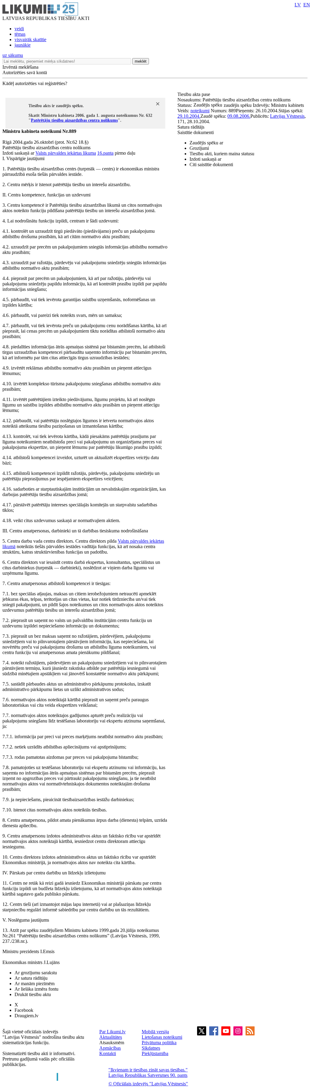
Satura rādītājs (190, 127)
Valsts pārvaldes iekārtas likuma (65, 153)
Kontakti (107, 1053)
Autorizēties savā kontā (24, 72)
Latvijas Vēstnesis (287, 116)
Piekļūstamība (155, 1053)
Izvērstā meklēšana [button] (20, 67)
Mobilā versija (155, 1031)
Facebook (24, 1010)
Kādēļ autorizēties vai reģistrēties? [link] (34, 83)
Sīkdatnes (151, 1048)
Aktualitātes (110, 1037)
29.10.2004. (188, 116)
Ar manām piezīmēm (34, 983)
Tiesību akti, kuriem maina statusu (222, 153)
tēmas (20, 34)
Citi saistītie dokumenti (211, 164)
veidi (19, 28)
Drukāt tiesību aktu (33, 994)
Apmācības (110, 1048)
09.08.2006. (238, 116)
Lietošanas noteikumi (162, 1037)
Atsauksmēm (111, 1042)
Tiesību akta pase (194, 94)
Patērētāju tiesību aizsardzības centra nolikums (74, 120)
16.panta (105, 153)
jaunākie (23, 45)
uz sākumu (12, 55)
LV (298, 4)
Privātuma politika (159, 1042)
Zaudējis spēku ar (206, 142)
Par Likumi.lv (112, 1031)
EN (306, 4)
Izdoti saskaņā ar (205, 159)
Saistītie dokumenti (195, 132)
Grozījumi (199, 148)
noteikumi (199, 110)
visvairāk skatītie (30, 39)
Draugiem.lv (26, 1015)
